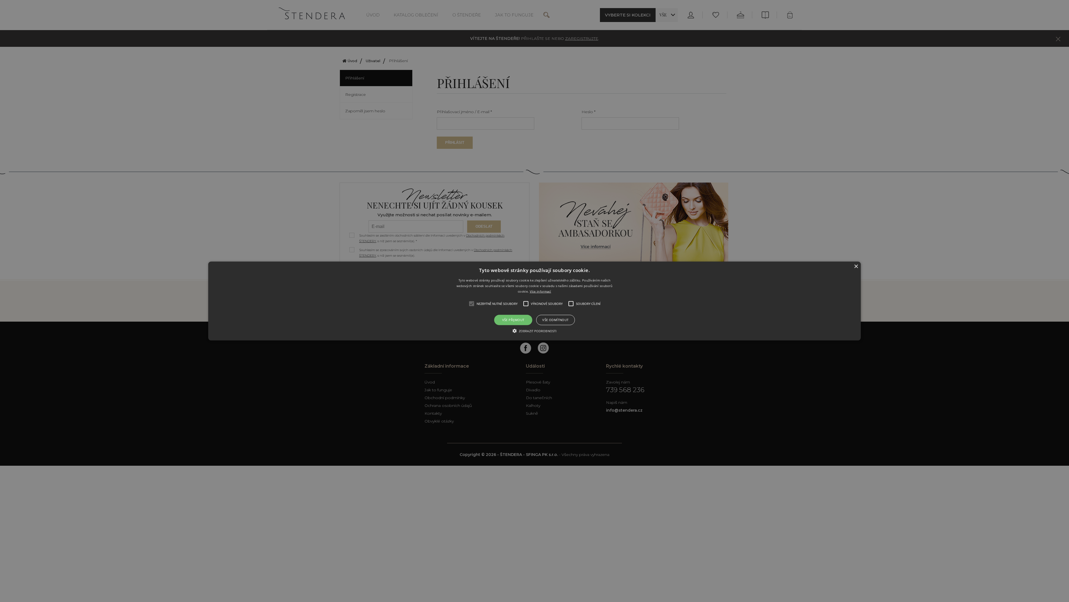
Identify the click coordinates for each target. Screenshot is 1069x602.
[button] (534, 301)
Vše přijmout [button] (513, 320)
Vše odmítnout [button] (555, 320)
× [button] (856, 266)
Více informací (540, 291)
